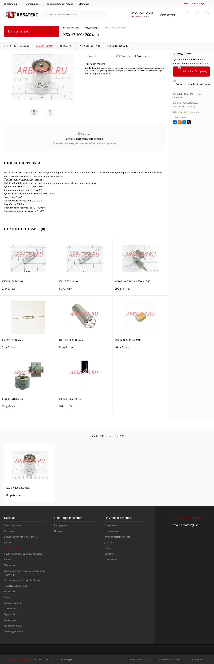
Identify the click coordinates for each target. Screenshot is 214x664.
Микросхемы (10, 565)
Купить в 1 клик (201, 84)
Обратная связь (19, 659)
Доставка (84, 4)
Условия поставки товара (59, 4)
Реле (6, 597)
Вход (186, 3)
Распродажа (60, 525)
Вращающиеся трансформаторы (20, 537)
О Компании (11, 4)
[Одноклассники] (180, 122)
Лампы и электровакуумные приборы (23, 554)
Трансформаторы (13, 625)
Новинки (58, 531)
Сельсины (9, 531)
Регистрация (198, 3)
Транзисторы (10, 620)
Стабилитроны (11, 608)
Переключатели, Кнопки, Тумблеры (22, 580)
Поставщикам (32, 4)
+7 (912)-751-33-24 (44, 659)
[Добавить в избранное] (76, 57)
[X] (189, 122)
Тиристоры (9, 614)
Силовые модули (12, 603)
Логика (7, 559)
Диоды (7, 542)
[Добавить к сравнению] (76, 65)
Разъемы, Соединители (16, 586)
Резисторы (9, 591)
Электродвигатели (13, 631)
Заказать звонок (140, 16)
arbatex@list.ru (191, 525)
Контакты (109, 554)
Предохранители (12, 525)
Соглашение (110, 559)
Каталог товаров (18, 31)
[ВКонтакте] (175, 122)
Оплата (108, 548)
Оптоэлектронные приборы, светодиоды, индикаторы (24, 573)
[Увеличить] (42, 77)
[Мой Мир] (184, 122)
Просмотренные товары (107, 436)
